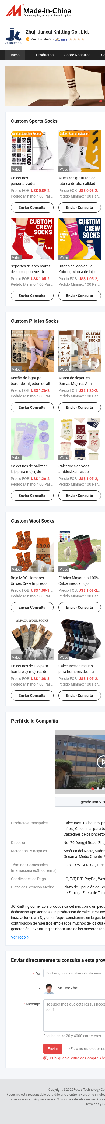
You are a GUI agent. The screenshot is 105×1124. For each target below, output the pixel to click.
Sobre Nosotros (77, 54)
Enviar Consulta (32, 207)
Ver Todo (18, 937)
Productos (45, 54)
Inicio (15, 54)
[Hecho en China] (39, 10)
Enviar (53, 1048)
